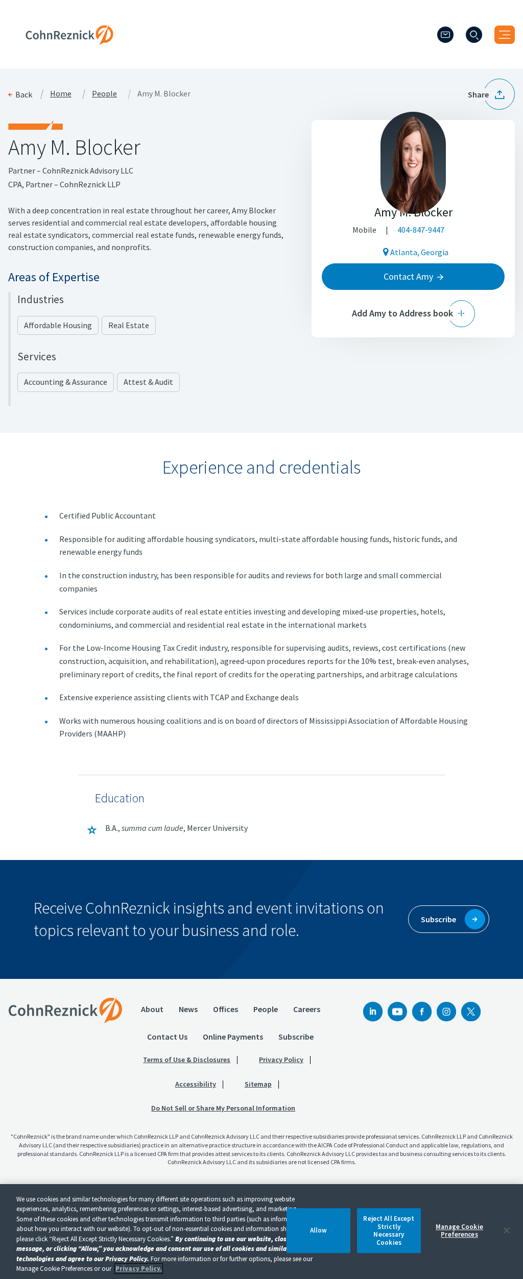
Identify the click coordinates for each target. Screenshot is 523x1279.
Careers (306, 1009)
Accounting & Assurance (65, 382)
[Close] (506, 1230)
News (188, 1009)
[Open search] (474, 35)
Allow (318, 1230)
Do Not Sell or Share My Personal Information (223, 1108)
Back (23, 94)
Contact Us (167, 1036)
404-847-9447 (420, 230)
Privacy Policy (281, 1059)
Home (61, 94)
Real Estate (128, 325)
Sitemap (258, 1084)
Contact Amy (408, 276)
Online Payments (233, 1036)
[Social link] (373, 1011)
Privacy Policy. (138, 1268)
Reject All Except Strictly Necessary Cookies (388, 1230)
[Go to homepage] (65, 1010)
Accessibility (195, 1084)
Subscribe (296, 1036)
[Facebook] (422, 1011)
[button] (491, 94)
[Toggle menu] (504, 35)
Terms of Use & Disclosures (186, 1059)
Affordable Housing (58, 325)
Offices (225, 1009)
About (152, 1009)
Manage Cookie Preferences (459, 1230)
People (104, 94)
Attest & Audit (148, 382)
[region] (261, 1231)
